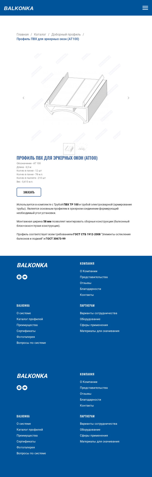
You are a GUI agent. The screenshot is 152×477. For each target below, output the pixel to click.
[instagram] (19, 277)
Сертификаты (26, 331)
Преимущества (27, 325)
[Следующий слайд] (128, 98)
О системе (24, 313)
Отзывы (85, 283)
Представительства (94, 277)
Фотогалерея (26, 337)
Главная (23, 34)
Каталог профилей (30, 319)
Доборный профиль (66, 34)
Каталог (40, 34)
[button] (29, 192)
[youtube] (24, 277)
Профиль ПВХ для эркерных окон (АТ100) (48, 39)
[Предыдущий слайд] (24, 98)
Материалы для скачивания (99, 331)
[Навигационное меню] (145, 8)
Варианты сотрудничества (98, 313)
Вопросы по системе (31, 343)
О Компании (88, 271)
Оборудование (90, 319)
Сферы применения (94, 325)
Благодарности (90, 289)
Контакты (87, 295)
